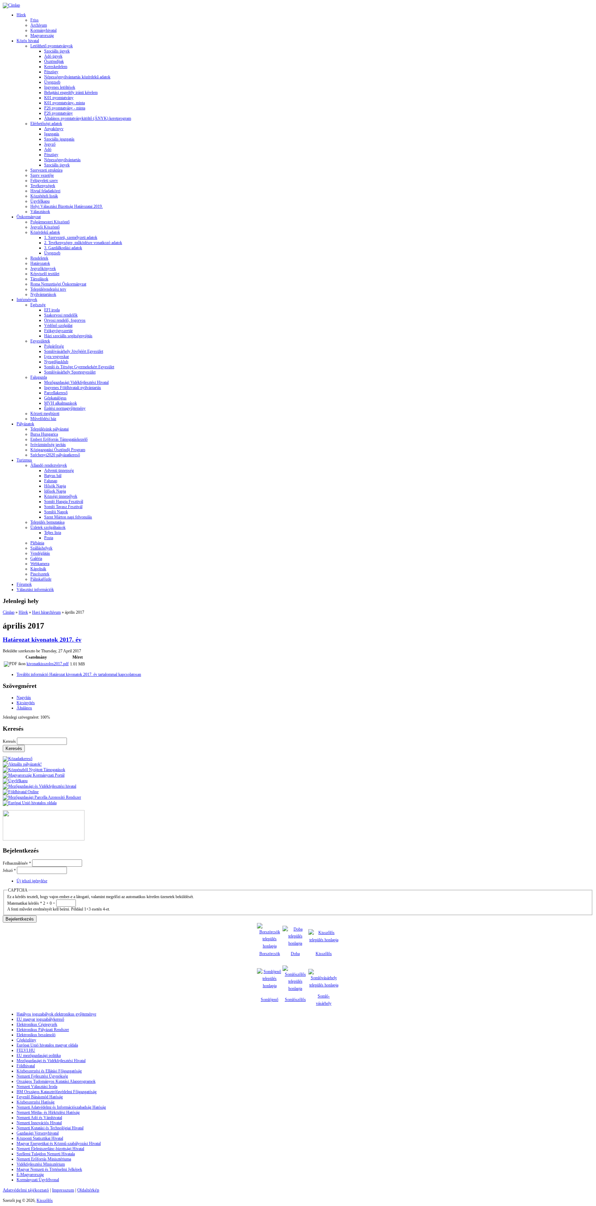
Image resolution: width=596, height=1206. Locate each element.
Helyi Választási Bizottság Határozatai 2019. (66, 206)
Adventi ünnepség (59, 470)
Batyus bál (52, 475)
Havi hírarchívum (46, 612)
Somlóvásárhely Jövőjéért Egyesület (73, 351)
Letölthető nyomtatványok (51, 45)
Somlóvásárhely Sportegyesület (70, 372)
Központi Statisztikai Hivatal (40, 1138)
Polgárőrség (54, 346)
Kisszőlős (324, 953)
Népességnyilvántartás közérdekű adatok (77, 77)
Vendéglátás (40, 553)
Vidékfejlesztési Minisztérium (41, 1164)
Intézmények (27, 299)
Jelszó (9, 870)
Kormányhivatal (43, 30)
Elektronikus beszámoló (36, 1034)
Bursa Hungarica (44, 434)
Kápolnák (38, 568)
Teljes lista (52, 532)
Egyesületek (40, 341)
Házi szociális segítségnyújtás (68, 335)
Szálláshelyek (41, 548)
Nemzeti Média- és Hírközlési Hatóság (48, 1112)
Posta (48, 537)
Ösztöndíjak (54, 61)
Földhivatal (26, 1065)
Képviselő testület (44, 273)
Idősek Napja (55, 491)
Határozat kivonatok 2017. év (42, 639)
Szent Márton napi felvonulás (68, 517)
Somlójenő (269, 999)
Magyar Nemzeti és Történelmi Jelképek (49, 1169)
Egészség (38, 304)
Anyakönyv (53, 128)
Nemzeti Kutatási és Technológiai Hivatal (50, 1128)
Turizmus (24, 460)
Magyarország (42, 35)
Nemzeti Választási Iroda (37, 1086)
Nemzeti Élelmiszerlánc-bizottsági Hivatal (50, 1148)
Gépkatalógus (55, 398)
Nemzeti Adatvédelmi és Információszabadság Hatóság (61, 1107)
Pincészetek (39, 574)
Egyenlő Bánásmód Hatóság (40, 1097)
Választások (40, 211)
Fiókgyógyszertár (58, 330)
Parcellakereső (56, 392)
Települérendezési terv (48, 289)
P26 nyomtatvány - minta (64, 108)
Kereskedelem (55, 66)
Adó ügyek (53, 56)
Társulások (39, 278)
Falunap (50, 480)
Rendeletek (39, 258)
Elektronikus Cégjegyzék (37, 1024)
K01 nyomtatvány (58, 97)
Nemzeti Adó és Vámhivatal (39, 1117)
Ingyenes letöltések (59, 87)
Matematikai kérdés (24, 903)
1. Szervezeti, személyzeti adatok (70, 237)
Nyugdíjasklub (56, 361)
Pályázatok (25, 423)
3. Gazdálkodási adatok (63, 247)
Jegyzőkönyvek (43, 268)
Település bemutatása (47, 522)
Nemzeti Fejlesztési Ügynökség (42, 1076)
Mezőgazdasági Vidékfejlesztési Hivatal (76, 382)
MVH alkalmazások (60, 403)
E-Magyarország (30, 1174)
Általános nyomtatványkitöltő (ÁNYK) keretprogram (87, 118)
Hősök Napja (55, 486)
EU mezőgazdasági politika (39, 1055)
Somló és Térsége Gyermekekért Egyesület (79, 366)
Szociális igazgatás (59, 139)
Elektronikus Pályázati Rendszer (43, 1029)
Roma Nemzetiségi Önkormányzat (58, 284)
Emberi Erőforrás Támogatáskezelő (59, 439)
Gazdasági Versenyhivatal (38, 1133)
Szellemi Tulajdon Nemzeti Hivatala (46, 1153)
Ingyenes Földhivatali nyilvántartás (72, 387)
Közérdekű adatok (45, 232)
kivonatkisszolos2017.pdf (48, 663)
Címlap (8, 612)
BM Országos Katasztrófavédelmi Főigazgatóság (57, 1091)
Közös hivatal (28, 40)
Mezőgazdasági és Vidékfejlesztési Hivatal (51, 1060)
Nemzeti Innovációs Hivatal (39, 1122)
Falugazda (38, 377)
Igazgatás (51, 134)
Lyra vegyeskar (56, 356)
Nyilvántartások (43, 294)
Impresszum (63, 1190)
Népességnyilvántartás (62, 159)
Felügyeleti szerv (44, 180)
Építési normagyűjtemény (65, 408)
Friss (34, 20)
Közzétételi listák (44, 196)
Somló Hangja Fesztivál (63, 501)
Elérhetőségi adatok (46, 123)
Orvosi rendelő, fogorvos (65, 320)
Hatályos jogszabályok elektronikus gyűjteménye (56, 1014)
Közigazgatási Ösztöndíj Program (57, 449)
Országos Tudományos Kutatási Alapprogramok (56, 1081)
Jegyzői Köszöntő (45, 227)
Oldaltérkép (88, 1190)
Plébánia (37, 543)
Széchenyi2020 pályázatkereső (55, 455)
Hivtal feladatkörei (45, 190)
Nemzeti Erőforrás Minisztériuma (44, 1159)
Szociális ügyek (57, 51)
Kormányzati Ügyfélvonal (38, 1179)
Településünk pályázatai (49, 429)
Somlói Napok (56, 511)
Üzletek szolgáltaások (48, 527)
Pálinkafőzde (40, 579)
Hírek (21, 14)
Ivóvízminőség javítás (48, 444)
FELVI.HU (26, 1050)
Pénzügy (51, 71)
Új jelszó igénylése (32, 880)
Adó (47, 149)
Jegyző (50, 144)
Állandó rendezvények (48, 465)
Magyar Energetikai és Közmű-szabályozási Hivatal (59, 1143)
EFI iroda (52, 310)
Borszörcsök (269, 953)
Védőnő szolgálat (58, 325)
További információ (79, 674)
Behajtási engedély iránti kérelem (71, 92)
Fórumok (24, 584)
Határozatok (40, 263)
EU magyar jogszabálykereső (40, 1019)
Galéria (36, 558)
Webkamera (39, 563)
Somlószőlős (295, 999)
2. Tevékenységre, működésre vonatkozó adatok (83, 242)
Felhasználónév (17, 863)
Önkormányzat (29, 216)
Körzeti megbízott (44, 413)
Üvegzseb (52, 82)
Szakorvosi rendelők (61, 315)
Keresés (10, 741)
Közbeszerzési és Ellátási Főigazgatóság (49, 1071)
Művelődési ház (43, 418)
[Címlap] (11, 5)
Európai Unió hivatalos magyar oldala (47, 1045)
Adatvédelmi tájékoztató (26, 1190)
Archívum (38, 25)
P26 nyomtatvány (58, 113)
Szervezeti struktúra (46, 170)
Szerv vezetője (42, 175)
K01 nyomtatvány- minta (64, 102)
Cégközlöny (26, 1040)
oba (297, 953)
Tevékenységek (42, 185)
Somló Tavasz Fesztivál (63, 506)
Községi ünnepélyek (60, 496)
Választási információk (35, 589)
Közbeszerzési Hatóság (35, 1102)
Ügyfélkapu (40, 201)
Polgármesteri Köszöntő (50, 222)
